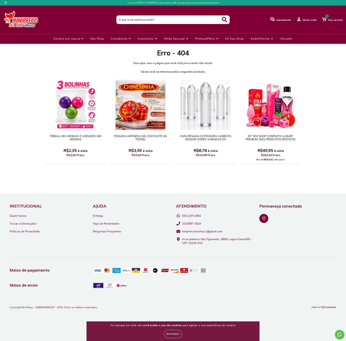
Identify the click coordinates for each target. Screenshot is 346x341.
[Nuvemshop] (323, 307)
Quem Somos (18, 216)
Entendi (173, 334)
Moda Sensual (175, 39)
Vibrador (286, 39)
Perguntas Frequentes (107, 231)
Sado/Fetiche (261, 39)
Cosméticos (120, 39)
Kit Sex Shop (234, 39)
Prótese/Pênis (205, 39)
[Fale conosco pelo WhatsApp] (339, 334)
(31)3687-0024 (191, 224)
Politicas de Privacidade (25, 231)
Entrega (98, 216)
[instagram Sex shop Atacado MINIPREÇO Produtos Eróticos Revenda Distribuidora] (5, 3)
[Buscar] (224, 19)
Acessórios (146, 39)
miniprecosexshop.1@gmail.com (202, 231)
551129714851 (191, 216)
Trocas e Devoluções (23, 224)
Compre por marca (67, 39)
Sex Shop (97, 39)
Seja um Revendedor (106, 224)
